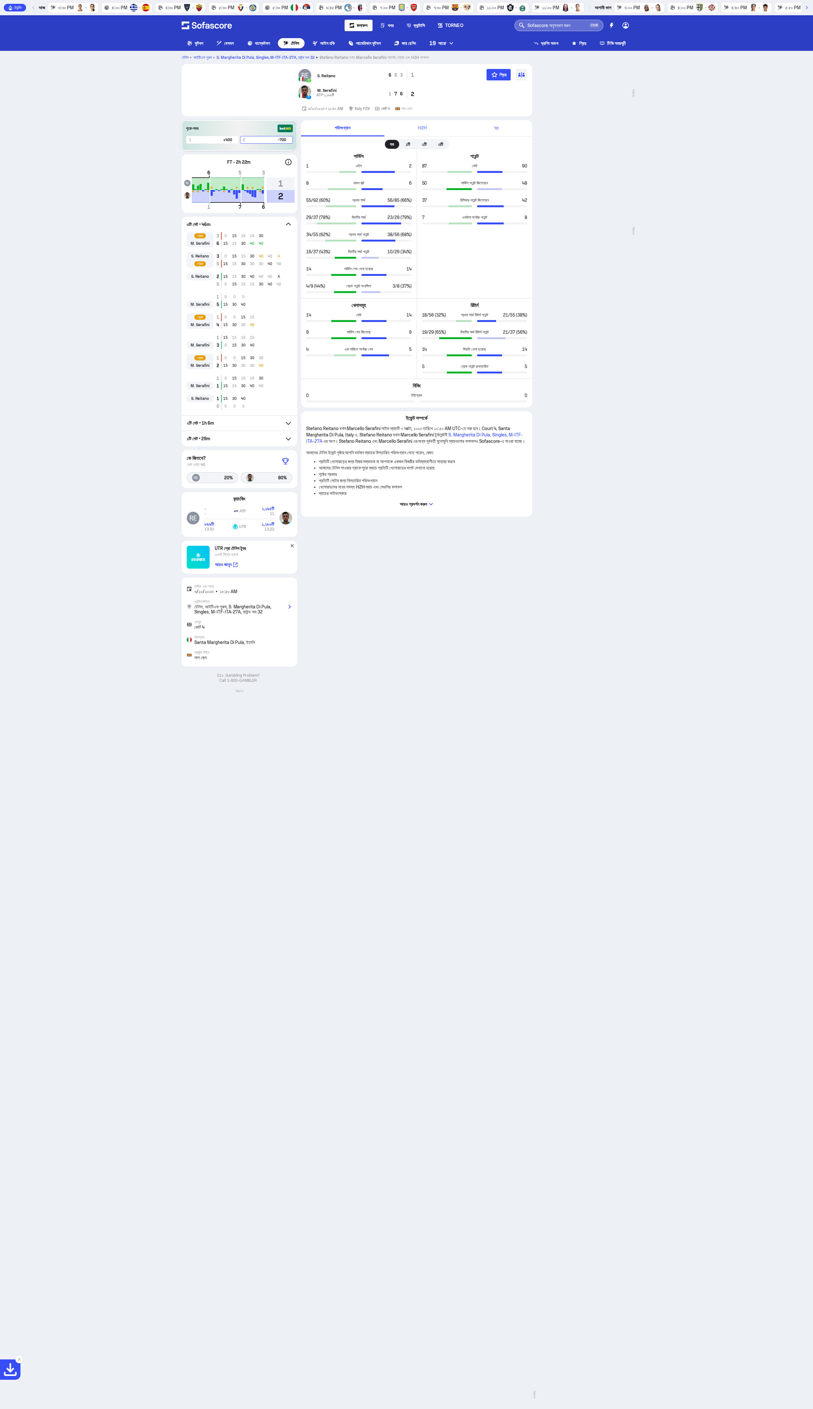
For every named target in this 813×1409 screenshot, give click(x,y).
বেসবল (229, 43)
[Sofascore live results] (207, 25)
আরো (437, 43)
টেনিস (295, 43)
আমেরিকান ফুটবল (368, 43)
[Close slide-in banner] (19, 1359)
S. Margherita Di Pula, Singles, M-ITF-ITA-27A (266, 57)
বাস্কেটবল (262, 43)
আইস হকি (327, 43)
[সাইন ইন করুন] (625, 25)
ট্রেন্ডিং (18, 7)
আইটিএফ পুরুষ (202, 57)
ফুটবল (199, 43)
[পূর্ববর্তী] (34, 8)
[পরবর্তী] (807, 8)
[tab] (342, 128)
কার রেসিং (409, 43)
